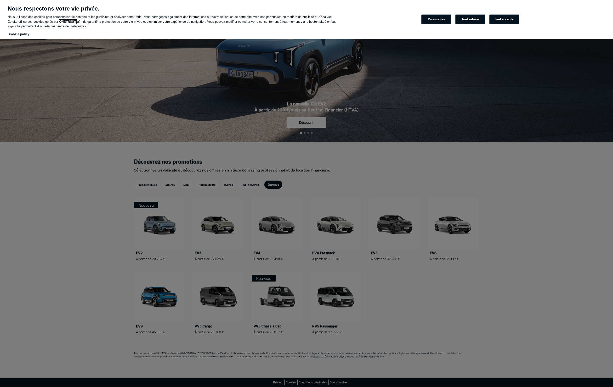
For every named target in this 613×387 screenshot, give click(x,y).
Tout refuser (470, 19)
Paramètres (436, 19)
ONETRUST (67, 21)
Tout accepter (504, 19)
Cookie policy (19, 34)
